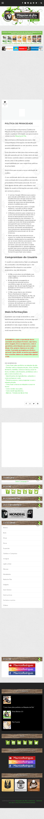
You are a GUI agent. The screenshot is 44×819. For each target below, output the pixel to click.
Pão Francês (16, 722)
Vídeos (5, 605)
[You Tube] (22, 665)
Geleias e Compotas (10, 553)
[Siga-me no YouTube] (25, 491)
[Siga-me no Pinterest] (30, 491)
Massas (5, 569)
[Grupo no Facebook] (19, 491)
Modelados (7, 574)
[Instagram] (22, 669)
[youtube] (31, 3)
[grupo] (25, 3)
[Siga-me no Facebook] (7, 491)
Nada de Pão (7, 579)
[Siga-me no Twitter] (36, 491)
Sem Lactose (7, 595)
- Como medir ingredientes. (14, 391)
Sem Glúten (7, 590)
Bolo (4, 533)
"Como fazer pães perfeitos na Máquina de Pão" (18, 707)
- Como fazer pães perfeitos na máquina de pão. (21, 365)
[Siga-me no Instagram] (13, 491)
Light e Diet (7, 564)
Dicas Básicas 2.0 (17, 711)
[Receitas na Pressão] (21, 785)
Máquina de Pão (20, 136)
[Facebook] (22, 673)
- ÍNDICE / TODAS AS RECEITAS (16, 393)
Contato (31, 801)
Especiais (6, 548)
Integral (6, 559)
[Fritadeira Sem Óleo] (8, 785)
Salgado (6, 584)
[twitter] (36, 3)
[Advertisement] (22, 75)
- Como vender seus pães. (14, 389)
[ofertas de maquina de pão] (22, 48)
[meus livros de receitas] (22, 37)
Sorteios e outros (9, 600)
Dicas (5, 538)
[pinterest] (33, 3)
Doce (5, 543)
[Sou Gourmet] (33, 785)
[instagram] (28, 3)
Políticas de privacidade (25, 802)
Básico (5, 527)
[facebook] (22, 3)
